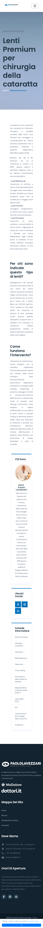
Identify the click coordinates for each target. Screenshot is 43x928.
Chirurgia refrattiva (19, 644)
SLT (16, 708)
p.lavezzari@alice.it (11, 857)
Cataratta (19, 652)
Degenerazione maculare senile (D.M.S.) (21, 690)
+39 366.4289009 (11, 853)
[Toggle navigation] (35, 6)
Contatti (5, 825)
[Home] (11, 6)
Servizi (4, 816)
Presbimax (19, 725)
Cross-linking (20, 671)
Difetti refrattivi (21, 637)
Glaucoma (19, 664)
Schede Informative (9, 820)
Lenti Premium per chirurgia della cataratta (21, 716)
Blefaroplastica (21, 658)
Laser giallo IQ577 (19, 700)
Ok (21, 925)
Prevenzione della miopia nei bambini (21, 679)
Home (5, 91)
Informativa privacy (34, 921)
